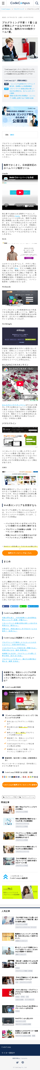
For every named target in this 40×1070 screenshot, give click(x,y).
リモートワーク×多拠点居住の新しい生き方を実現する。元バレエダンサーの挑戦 (22, 91)
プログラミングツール (27, 797)
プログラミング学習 (10, 797)
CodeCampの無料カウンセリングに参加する (20, 785)
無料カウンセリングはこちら (20, 553)
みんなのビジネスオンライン (14, 405)
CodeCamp (6, 1047)
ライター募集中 (8, 1053)
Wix (16, 268)
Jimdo (17, 216)
